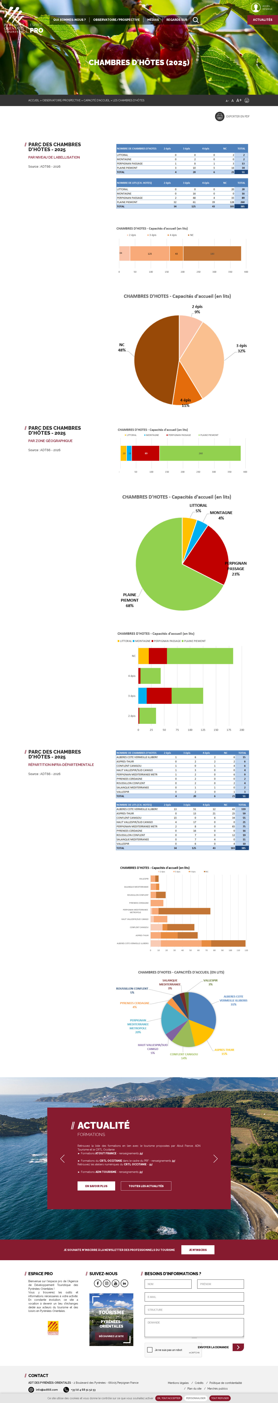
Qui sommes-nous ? (69, 20)
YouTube (115, 1283)
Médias (153, 20)
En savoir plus (96, 1186)
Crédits (199, 1382)
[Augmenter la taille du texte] (239, 100)
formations (91, 1134)
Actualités (262, 20)
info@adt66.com (47, 1389)
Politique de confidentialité (226, 1382)
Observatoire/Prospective (116, 20)
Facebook (98, 1283)
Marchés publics (217, 1388)
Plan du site (194, 1388)
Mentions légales (178, 1382)
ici (150, 1164)
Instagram (106, 1283)
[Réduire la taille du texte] (227, 100)
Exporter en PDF (238, 116)
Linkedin (124, 1283)
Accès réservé (267, 7)
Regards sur (176, 20)
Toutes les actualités (146, 1186)
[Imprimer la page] (247, 100)
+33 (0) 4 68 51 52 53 (83, 1389)
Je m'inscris (198, 1249)
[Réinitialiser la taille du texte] (232, 100)
